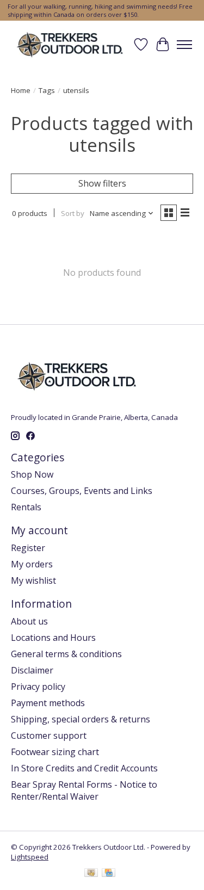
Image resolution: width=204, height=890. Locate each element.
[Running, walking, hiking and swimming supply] (70, 44)
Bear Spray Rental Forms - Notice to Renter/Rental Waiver (84, 790)
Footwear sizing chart (55, 752)
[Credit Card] (108, 873)
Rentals (26, 507)
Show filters (102, 183)
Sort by (72, 213)
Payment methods (48, 703)
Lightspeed (29, 857)
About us (29, 621)
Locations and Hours (53, 638)
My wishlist (33, 580)
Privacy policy (38, 687)
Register (28, 548)
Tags (47, 90)
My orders (32, 564)
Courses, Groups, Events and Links (81, 491)
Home (20, 90)
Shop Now (32, 474)
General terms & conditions (66, 654)
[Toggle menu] (184, 44)
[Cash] (91, 873)
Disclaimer (32, 670)
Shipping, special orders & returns (80, 719)
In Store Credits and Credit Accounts (84, 768)
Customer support (48, 735)
